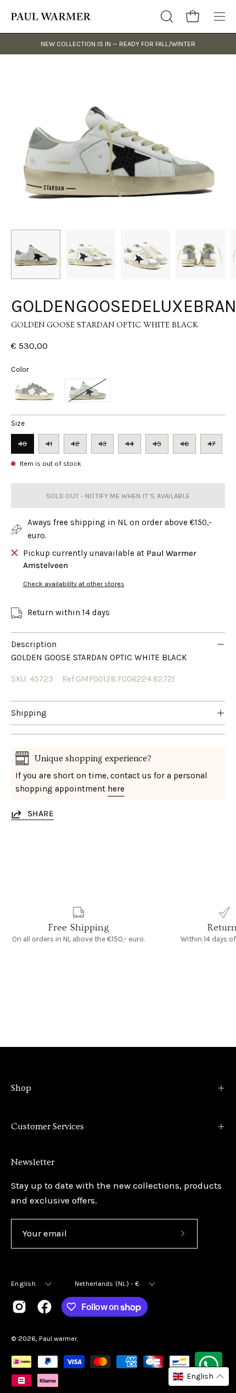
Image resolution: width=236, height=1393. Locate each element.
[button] (165, 16)
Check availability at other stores (74, 584)
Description (34, 644)
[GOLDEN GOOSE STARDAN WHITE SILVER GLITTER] (34, 390)
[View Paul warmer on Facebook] (44, 1307)
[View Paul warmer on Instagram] (19, 1307)
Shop (21, 1088)
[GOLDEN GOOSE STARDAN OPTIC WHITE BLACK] (35, 254)
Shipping (29, 713)
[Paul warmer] (52, 16)
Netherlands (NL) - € (107, 1283)
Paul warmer (58, 1338)
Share (40, 813)
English (23, 1283)
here (116, 789)
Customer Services (47, 1127)
